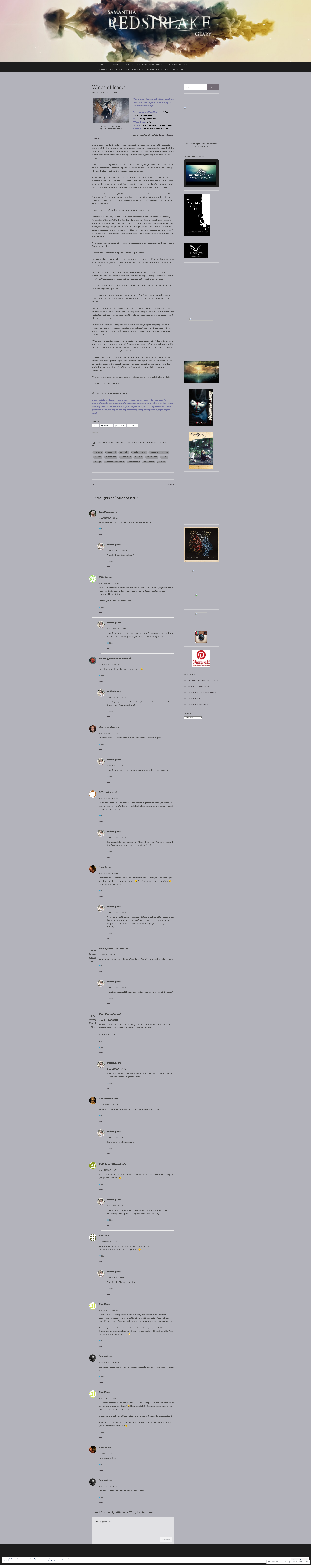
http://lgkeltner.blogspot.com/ (114, 1409)
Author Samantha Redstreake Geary (123, 442)
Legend (138, 457)
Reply (102, 534)
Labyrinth (126, 457)
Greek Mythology (159, 452)
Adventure (102, 442)
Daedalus (111, 452)
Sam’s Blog (115, 65)
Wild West (149, 462)
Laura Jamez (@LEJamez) (113, 948)
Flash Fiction (162, 442)
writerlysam (114, 544)
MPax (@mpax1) (108, 792)
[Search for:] (201, 87)
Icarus (98, 457)
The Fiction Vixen (108, 1098)
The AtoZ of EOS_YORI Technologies (200, 692)
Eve (95, 484)
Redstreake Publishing (177, 65)
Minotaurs (152, 457)
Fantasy (152, 442)
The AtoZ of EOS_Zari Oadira (196, 686)
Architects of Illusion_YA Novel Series (143, 65)
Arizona (98, 452)
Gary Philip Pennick (110, 1014)
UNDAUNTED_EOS (152, 69)
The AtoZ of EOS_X (192, 698)
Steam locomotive (115, 462)
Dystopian (143, 442)
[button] (196, 178)
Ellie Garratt (106, 577)
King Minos (111, 457)
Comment (166, 1539)
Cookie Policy (53, 1561)
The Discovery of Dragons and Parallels (201, 680)
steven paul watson (109, 727)
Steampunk (97, 446)
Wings (162, 462)
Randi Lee (104, 1304)
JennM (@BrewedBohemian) (115, 658)
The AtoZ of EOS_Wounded (196, 704)
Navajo (98, 462)
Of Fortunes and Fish (174, 69)
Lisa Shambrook (108, 512)
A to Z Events (132, 69)
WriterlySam (113, 93)
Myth (164, 457)
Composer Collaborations (107, 69)
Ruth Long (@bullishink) (112, 1164)
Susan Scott (105, 1356)
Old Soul (169, 484)
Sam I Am (99, 65)
